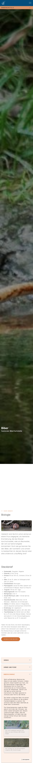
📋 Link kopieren (25, 759)
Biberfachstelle (7, 7)
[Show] (29, 660)
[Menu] (30, 2)
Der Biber (8, 511)
